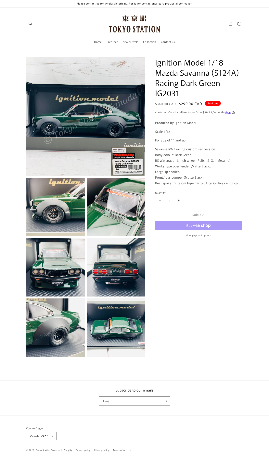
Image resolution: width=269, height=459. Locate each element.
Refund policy (83, 450)
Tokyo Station (43, 450)
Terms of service (122, 450)
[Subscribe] (165, 401)
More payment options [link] (198, 235)
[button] (30, 23)
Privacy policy (101, 450)
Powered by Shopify (61, 450)
